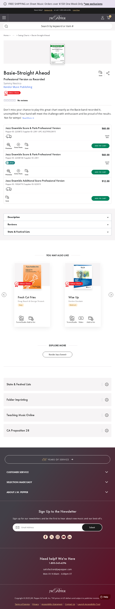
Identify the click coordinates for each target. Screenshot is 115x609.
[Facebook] (45, 537)
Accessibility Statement (52, 604)
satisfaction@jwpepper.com (57, 569)
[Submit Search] (6, 26)
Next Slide (111, 294)
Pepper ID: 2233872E (15, 158)
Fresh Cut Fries (27, 297)
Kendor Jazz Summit (57, 354)
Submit (92, 527)
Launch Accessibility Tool (89, 604)
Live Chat (76, 10)
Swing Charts (23, 35)
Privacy (35, 604)
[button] (57, 53)
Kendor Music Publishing (18, 87)
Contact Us (48, 10)
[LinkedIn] (70, 537)
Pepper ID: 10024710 (15, 184)
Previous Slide (4, 294)
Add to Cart (100, 146)
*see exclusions (93, 4)
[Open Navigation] (4, 18)
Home (6, 35)
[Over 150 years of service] (57, 459)
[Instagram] (58, 537)
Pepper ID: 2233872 (14, 131)
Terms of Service (22, 604)
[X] (52, 537)
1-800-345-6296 (57, 563)
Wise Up (73, 297)
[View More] (13, 35)
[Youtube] (64, 537)
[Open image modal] (57, 55)
